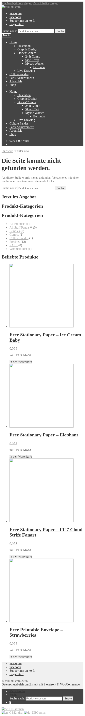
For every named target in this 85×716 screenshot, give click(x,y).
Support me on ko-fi (22, 20)
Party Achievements (21, 77)
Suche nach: (9, 31)
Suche (60, 31)
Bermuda (39, 67)
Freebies (14, 241)
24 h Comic (32, 56)
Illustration (24, 45)
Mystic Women (34, 63)
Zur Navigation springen (17, 3)
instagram (15, 13)
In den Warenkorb (20, 362)
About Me (15, 81)
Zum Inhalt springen (45, 3)
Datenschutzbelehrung (15, 684)
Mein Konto (17, 691)
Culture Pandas (18, 74)
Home (13, 42)
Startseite (7, 151)
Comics (14, 234)
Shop (12, 84)
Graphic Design (27, 49)
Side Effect (32, 60)
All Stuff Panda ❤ (20, 227)
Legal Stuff (16, 24)
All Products (17, 223)
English (19, 712)
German (19, 709)
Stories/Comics (26, 53)
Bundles (14, 231)
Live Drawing (26, 70)
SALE (13, 245)
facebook (15, 17)
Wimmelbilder (18, 248)
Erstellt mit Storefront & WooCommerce (54, 684)
